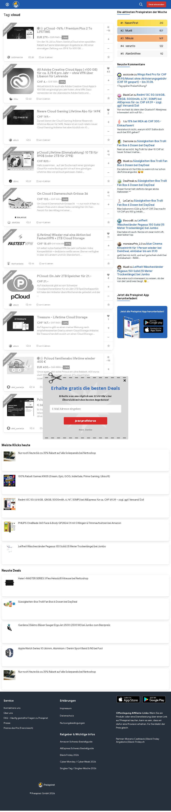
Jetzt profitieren (85, 420)
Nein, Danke (85, 429)
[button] (85, 388)
